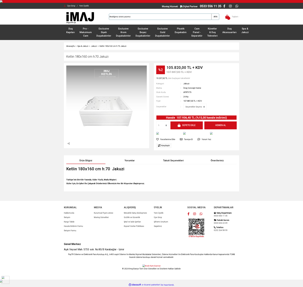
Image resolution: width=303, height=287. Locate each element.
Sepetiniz (158, 226)
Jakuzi (186, 83)
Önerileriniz (217, 160)
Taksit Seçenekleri (173, 160)
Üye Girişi (158, 217)
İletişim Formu (70, 231)
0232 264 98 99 (220, 230)
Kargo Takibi (69, 222)
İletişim (67, 217)
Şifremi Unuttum (161, 222)
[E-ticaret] (151, 284)
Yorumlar (130, 160)
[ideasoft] (135, 284)
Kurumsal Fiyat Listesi (103, 213)
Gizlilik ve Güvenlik (132, 217)
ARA (215, 17)
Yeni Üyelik (158, 213)
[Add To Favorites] (165, 139)
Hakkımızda (69, 213)
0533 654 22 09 (220, 223)
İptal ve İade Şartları (132, 222)
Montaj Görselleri (101, 217)
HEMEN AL (220, 125)
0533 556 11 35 (220, 216)
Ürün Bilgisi (85, 160)
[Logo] (79, 16)
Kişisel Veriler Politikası (134, 226)
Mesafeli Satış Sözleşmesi (135, 213)
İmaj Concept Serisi (192, 88)
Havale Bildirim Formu (73, 226)
